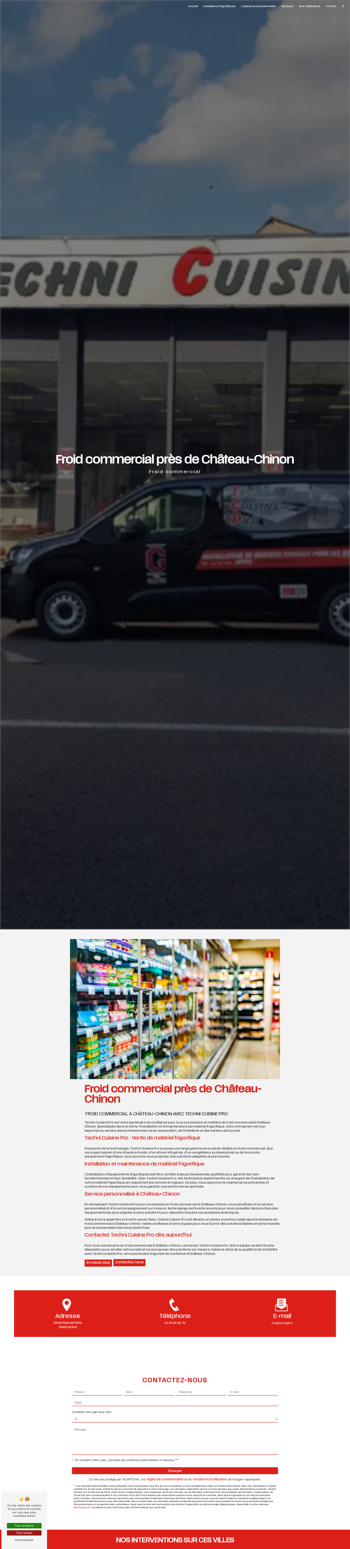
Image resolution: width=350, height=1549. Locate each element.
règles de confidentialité (164, 1479)
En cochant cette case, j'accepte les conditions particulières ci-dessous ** (126, 1460)
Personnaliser (24, 1540)
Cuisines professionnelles (258, 6)
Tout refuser (24, 1533)
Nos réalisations (309, 6)
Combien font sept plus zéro (92, 1412)
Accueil (193, 6)
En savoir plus (98, 1263)
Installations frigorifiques (219, 6)
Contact (331, 6)
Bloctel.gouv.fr (82, 1508)
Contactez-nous (129, 1262)
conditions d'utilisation (210, 1479)
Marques (287, 6)
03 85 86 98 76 (175, 1323)
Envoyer (175, 1471)
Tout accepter (24, 1525)
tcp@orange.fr (282, 1323)
